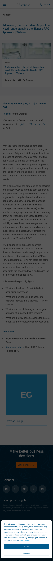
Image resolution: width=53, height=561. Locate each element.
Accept (26, 546)
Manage (26, 553)
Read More (24, 540)
